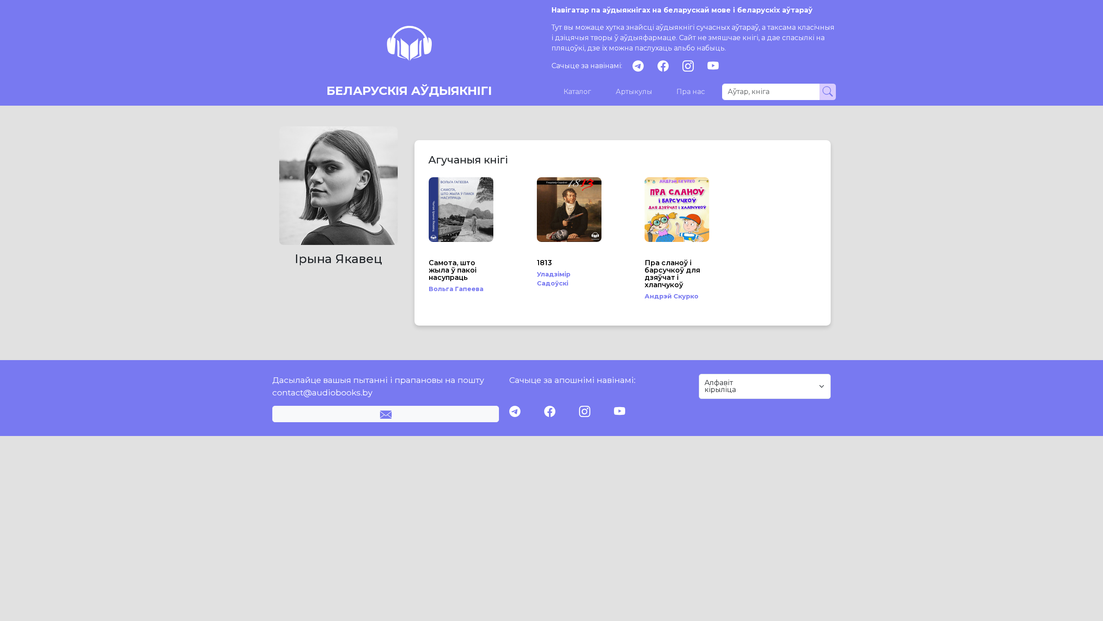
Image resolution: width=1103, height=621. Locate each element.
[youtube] (713, 66)
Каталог (577, 92)
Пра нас (690, 92)
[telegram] (638, 66)
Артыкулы (634, 92)
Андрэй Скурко (671, 296)
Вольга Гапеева (456, 289)
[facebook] (663, 66)
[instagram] (688, 66)
